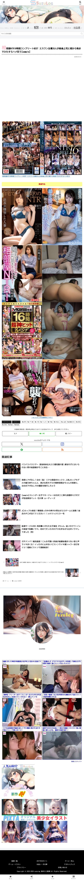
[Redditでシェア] (51, 664)
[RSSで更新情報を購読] (62, 449)
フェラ (44, 422)
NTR (36, 27)
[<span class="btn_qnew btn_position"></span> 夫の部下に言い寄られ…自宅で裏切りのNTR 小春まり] (22, 216)
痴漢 (17, 424)
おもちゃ (67, 28)
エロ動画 (17, 422)
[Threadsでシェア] (33, 664)
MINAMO (11, 27)
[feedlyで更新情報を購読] (22, 449)
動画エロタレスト (76, 761)
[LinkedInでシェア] (51, 670)
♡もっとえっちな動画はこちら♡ (42, 417)
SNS (23, 27)
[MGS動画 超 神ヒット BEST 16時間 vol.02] (22, 330)
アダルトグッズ (69, 864)
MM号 (50, 28)
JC (21, 27)
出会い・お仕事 (42, 864)
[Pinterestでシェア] (33, 670)
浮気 (5, 424)
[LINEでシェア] (14, 670)
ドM (38, 422)
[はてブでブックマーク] (70, 664)
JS (53, 27)
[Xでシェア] (14, 658)
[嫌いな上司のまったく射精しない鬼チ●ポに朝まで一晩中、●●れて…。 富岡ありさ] (22, 387)
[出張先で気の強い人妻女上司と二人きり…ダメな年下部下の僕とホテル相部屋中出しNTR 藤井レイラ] (62, 387)
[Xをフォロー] (22, 444)
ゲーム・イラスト (14, 864)
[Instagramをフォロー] (62, 444)
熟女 (11, 424)
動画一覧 (14, 861)
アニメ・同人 (69, 861)
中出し (58, 422)
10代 (45, 28)
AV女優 (77, 27)
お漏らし (6, 27)
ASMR (56, 27)
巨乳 (79, 422)
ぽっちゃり (61, 27)
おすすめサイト (42, 861)
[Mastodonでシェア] (33, 658)
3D (25, 27)
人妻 (64, 422)
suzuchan (42, 649)
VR (81, 27)
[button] (82, 33)
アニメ (31, 27)
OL (72, 27)
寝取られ (71, 422)
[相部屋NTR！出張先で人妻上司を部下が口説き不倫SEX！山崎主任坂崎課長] (22, 273)
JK (28, 28)
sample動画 (7, 422)
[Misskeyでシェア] (70, 658)
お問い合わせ (62, 867)
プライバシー (21, 867)
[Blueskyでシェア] (51, 658)
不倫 (51, 422)
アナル (2, 27)
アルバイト (17, 27)
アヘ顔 (41, 27)
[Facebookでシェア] (14, 664)
